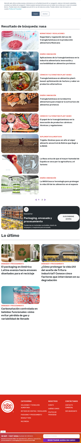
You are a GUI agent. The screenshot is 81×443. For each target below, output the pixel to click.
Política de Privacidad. (15, 9)
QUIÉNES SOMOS (53, 409)
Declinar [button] (45, 14)
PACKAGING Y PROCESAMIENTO (31, 415)
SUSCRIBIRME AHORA (68, 217)
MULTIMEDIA (25, 421)
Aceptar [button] (35, 14)
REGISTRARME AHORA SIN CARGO (61, 440)
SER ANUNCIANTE (71, 411)
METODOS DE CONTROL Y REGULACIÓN (34, 411)
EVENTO (51, 405)
